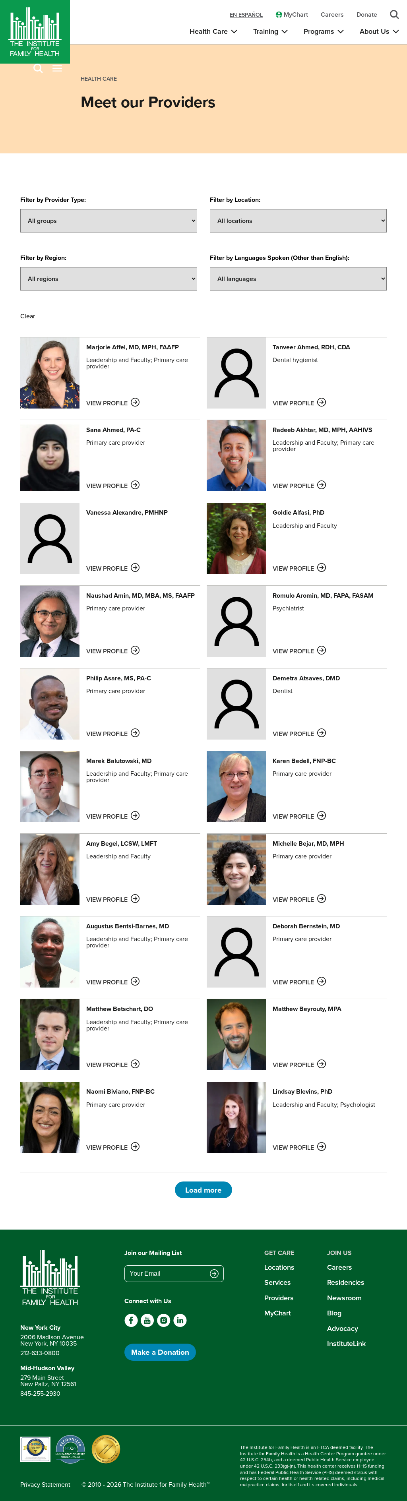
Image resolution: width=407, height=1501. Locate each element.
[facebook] (131, 1325)
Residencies (345, 1282)
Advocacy (342, 1328)
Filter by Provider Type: (53, 200)
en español (246, 14)
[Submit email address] (214, 1274)
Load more (203, 1189)
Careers (339, 1267)
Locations (279, 1267)
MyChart (277, 1313)
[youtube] (147, 1325)
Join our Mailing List (153, 1253)
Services (277, 1282)
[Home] (35, 32)
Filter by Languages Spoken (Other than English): (279, 258)
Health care (99, 79)
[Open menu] (57, 69)
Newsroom (344, 1298)
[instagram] (164, 1325)
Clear (27, 316)
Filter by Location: (235, 200)
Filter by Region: (43, 258)
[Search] (38, 69)
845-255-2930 (40, 1393)
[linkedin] (180, 1325)
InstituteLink (346, 1343)
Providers (279, 1298)
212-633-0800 (40, 1352)
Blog (334, 1313)
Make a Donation (160, 1352)
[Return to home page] (52, 1277)
